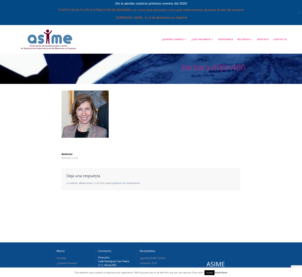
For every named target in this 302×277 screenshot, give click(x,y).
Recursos (243, 39)
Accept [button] (209, 272)
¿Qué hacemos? (201, 39)
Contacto (280, 39)
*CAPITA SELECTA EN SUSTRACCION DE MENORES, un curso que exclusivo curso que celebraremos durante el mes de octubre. (151, 10)
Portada (61, 258)
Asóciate (263, 39)
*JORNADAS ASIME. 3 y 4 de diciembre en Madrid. (151, 17)
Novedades (225, 39)
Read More (221, 272)
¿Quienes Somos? (173, 39)
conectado (99, 183)
